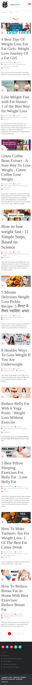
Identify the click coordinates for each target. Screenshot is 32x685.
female (5, 66)
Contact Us (6, 655)
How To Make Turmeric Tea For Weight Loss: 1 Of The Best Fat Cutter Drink (15, 537)
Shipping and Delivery (9, 664)
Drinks (15, 185)
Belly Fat (10, 64)
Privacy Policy (7, 661)
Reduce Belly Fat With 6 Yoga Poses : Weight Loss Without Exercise (15, 412)
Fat (24, 64)
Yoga (4, 430)
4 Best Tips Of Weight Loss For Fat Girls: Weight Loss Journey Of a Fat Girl (15, 48)
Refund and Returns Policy (11, 667)
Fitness (9, 66)
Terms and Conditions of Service (12, 658)
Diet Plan (15, 64)
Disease (15, 553)
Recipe (10, 317)
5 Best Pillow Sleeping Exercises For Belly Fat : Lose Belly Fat (14, 472)
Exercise (21, 64)
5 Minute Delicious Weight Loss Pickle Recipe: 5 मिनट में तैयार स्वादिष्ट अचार (15, 301)
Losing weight (15, 66)
